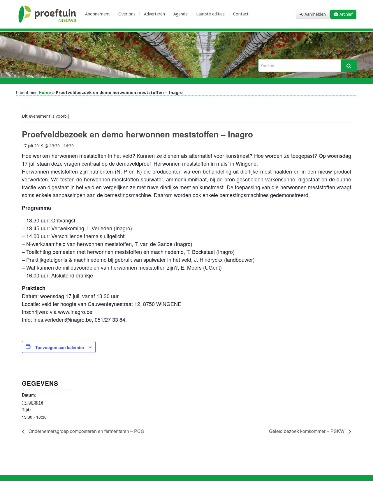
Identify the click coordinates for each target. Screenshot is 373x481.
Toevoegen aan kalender (59, 347)
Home (45, 92)
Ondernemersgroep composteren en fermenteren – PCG (85, 431)
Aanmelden (315, 14)
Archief (346, 14)
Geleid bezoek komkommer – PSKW (307, 431)
